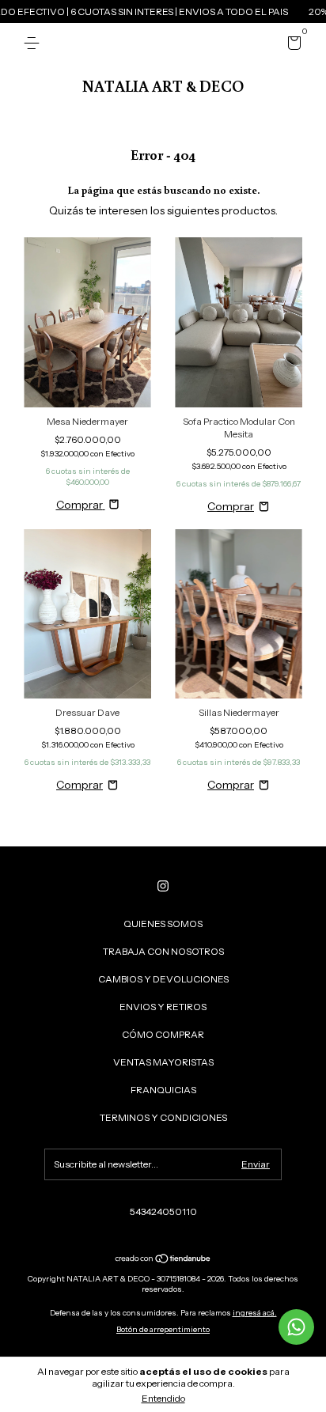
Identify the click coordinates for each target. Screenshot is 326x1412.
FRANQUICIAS (163, 1090)
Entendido (163, 1398)
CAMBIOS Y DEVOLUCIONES (163, 979)
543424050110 (163, 1211)
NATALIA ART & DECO (163, 85)
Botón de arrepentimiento (163, 1329)
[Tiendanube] (163, 1260)
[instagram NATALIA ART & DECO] (163, 886)
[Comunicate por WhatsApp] (296, 1327)
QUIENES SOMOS (163, 923)
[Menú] (34, 43)
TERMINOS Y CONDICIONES (163, 1117)
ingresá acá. (255, 1313)
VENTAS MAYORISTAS (163, 1062)
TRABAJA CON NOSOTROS (163, 951)
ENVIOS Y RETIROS (163, 1007)
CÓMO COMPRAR (163, 1034)
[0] (291, 45)
